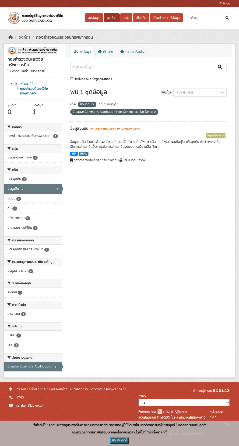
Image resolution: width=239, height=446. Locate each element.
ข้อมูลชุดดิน (79, 129)
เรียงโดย (166, 92)
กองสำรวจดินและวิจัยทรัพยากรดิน (64, 37)
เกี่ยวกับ (141, 18)
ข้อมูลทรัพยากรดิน (216, 135)
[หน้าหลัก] (10, 37)
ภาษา (142, 396)
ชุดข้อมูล (94, 18)
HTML (83, 154)
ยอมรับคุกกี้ (119, 440)
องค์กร (111, 18)
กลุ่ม (126, 18)
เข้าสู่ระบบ (224, 3)
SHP (74, 154)
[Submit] (227, 18)
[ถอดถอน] (93, 104)
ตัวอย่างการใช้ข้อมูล (166, 18)
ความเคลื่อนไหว (134, 52)
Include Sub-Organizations (93, 79)
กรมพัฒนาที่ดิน (25, 84)
